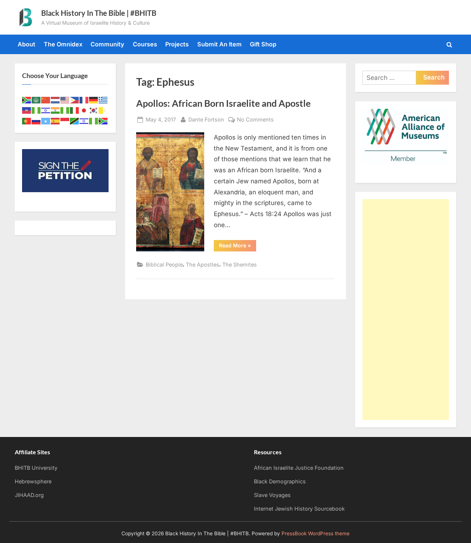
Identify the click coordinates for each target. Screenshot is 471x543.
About (26, 44)
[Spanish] (55, 120)
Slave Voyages (272, 495)
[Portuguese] (27, 120)
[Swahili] (74, 120)
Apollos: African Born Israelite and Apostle (223, 103)
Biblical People (164, 264)
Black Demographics (280, 481)
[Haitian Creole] (27, 110)
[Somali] (46, 120)
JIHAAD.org (29, 495)
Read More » (237, 246)
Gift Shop (263, 44)
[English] (65, 99)
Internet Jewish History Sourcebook (299, 508)
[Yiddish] (84, 120)
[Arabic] (36, 99)
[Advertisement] (405, 309)
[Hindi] (55, 110)
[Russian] (36, 120)
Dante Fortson (206, 119)
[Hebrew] (46, 110)
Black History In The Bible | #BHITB (98, 12)
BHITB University (36, 468)
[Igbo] (65, 110)
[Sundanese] (65, 120)
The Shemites (239, 264)
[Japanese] (84, 110)
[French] (84, 99)
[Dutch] (55, 99)
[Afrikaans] (27, 99)
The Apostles (202, 264)
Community (107, 44)
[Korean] (94, 110)
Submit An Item (219, 44)
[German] (94, 99)
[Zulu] (103, 120)
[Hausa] (36, 110)
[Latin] (103, 110)
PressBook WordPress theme (315, 533)
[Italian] (74, 110)
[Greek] (103, 99)
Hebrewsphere (33, 481)
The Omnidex (63, 44)
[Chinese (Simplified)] (46, 99)
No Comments (255, 120)
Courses (145, 44)
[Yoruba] (94, 120)
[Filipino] (74, 99)
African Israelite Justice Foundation (299, 468)
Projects (177, 44)
